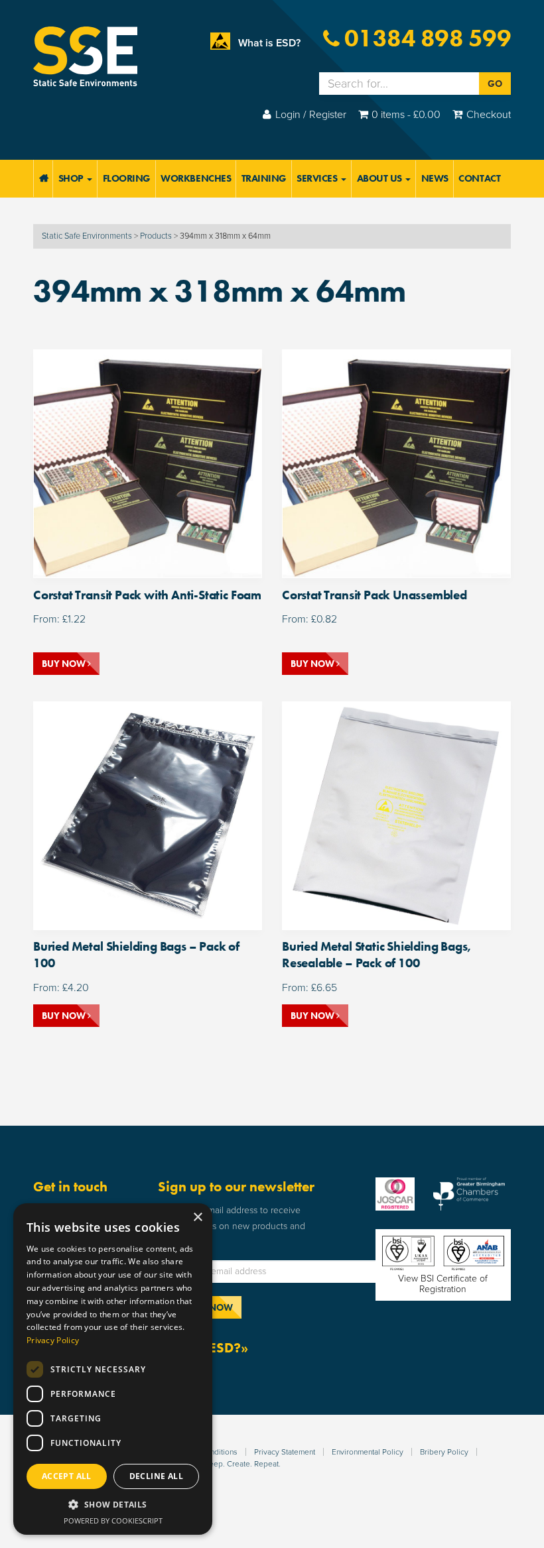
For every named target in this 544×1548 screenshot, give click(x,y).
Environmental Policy (367, 1452)
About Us (381, 178)
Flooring (127, 178)
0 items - (406, 114)
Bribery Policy (444, 1452)
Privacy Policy (53, 1340)
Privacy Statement (284, 1452)
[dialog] (112, 1369)
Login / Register (310, 114)
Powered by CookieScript (113, 1520)
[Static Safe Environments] (85, 55)
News (434, 178)
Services (318, 178)
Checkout (488, 114)
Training (264, 178)
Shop (72, 178)
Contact (479, 178)
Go (495, 83)
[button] (113, 1505)
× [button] (197, 1217)
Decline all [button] (156, 1476)
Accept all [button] (67, 1476)
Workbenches (196, 178)
